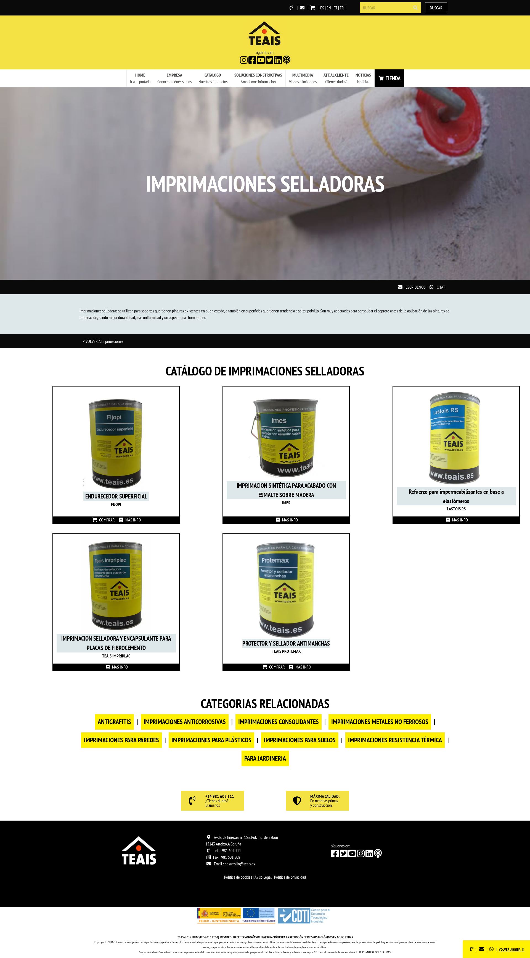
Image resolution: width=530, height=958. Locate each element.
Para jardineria (265, 758)
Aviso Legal (263, 877)
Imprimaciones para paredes (121, 740)
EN (329, 8)
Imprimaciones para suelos (300, 740)
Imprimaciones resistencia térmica (395, 740)
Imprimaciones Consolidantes (278, 721)
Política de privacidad (290, 877)
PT (335, 8)
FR (342, 8)
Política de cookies (238, 877)
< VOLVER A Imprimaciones (103, 341)
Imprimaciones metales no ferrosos (379, 721)
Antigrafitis (114, 721)
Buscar (436, 8)
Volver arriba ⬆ (511, 949)
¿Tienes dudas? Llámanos (219, 801)
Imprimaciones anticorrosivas (185, 721)
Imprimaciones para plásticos (211, 740)
